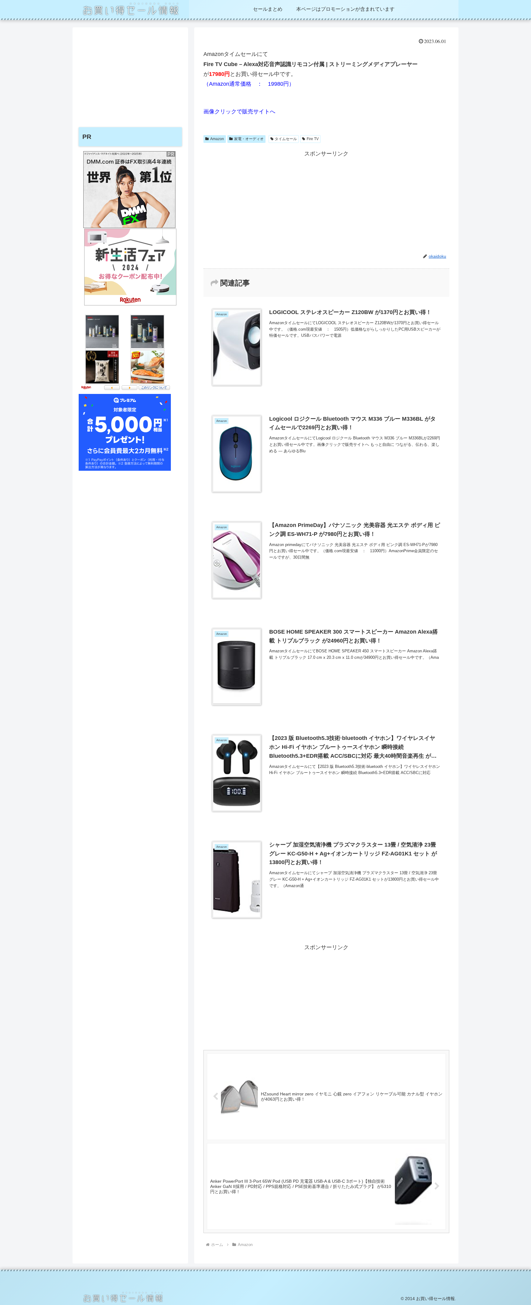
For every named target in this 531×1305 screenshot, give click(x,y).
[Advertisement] (326, 202)
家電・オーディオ (249, 139)
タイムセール (286, 139)
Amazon (217, 139)
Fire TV (313, 139)
